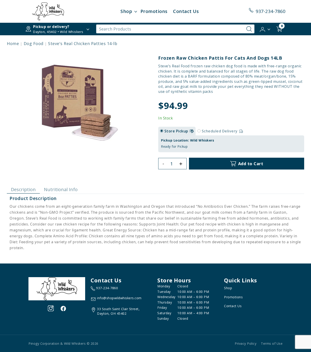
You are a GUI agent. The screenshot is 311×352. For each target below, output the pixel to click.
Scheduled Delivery (220, 131)
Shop (126, 11)
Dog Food (33, 43)
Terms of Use (272, 343)
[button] (265, 29)
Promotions (154, 11)
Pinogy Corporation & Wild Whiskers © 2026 (63, 343)
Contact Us (186, 11)
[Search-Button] (249, 28)
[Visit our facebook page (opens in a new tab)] (63, 308)
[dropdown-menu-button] (135, 11)
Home (13, 43)
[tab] (161, 130)
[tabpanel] (231, 143)
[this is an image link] (56, 288)
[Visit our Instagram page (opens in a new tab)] (51, 308)
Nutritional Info (61, 189)
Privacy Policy (245, 343)
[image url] (48, 10)
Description (23, 189)
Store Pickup (176, 131)
